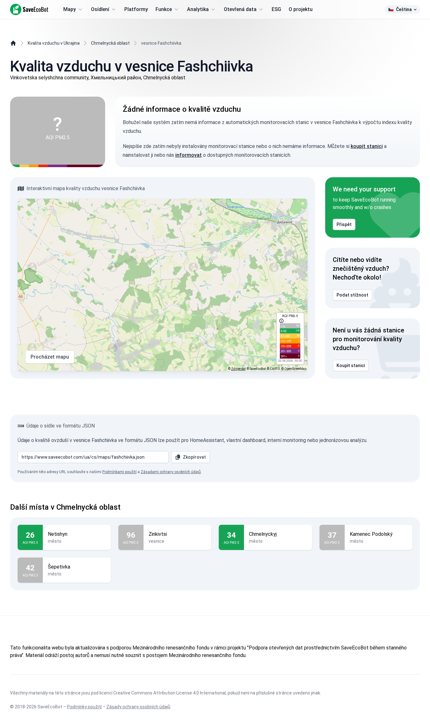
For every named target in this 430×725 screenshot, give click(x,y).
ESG (276, 9)
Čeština (404, 9)
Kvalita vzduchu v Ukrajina (54, 43)
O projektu (301, 9)
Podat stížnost (352, 294)
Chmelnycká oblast (110, 43)
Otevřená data (240, 9)
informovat (188, 155)
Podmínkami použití (119, 472)
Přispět (344, 224)
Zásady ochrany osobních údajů (138, 706)
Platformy (136, 9)
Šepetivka (59, 567)
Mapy (69, 9)
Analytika (198, 9)
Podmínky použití (84, 706)
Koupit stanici (351, 365)
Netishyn (57, 534)
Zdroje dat (238, 369)
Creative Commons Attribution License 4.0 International (169, 692)
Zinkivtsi (158, 534)
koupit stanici (367, 146)
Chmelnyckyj (263, 534)
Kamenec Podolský (371, 534)
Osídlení (100, 9)
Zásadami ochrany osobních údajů (171, 472)
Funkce (164, 9)
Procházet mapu (50, 357)
